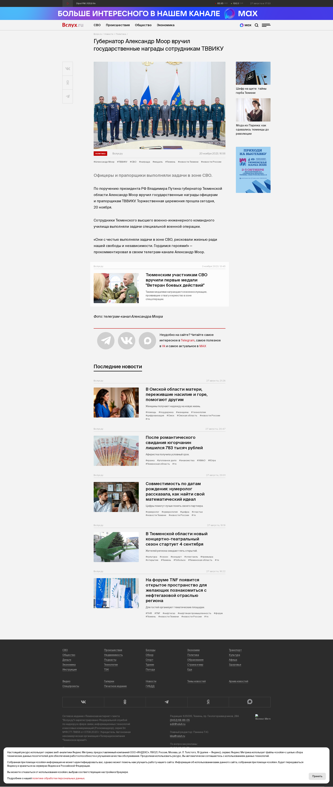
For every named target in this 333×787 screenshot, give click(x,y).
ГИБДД (150, 686)
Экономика (165, 25)
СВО (97, 25)
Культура (234, 655)
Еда (189, 669)
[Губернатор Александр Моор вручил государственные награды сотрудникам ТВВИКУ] (159, 105)
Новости (108, 34)
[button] (102, 142)
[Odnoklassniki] (125, 702)
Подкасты (110, 659)
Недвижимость (113, 655)
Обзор (149, 655)
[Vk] (83, 702)
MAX (202, 346)
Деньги (66, 659)
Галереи (109, 681)
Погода (150, 669)
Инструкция (69, 669)
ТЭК (106, 669)
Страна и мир (195, 664)
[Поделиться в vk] (68, 69)
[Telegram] (166, 702)
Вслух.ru (72, 25)
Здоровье (235, 664)
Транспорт (235, 650)
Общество (143, 25)
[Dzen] (208, 702)
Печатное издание (115, 686)
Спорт (149, 659)
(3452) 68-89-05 (180, 720)
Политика (121, 34)
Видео (66, 681)
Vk (163, 346)
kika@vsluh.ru (177, 736)
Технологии (111, 664)
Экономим (193, 650)
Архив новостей (238, 681)
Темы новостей (196, 681)
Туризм (150, 664)
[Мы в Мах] (245, 25)
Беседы (150, 650)
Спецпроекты (70, 686)
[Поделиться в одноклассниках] (68, 83)
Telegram (188, 340)
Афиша (233, 659)
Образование (195, 659)
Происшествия (118, 25)
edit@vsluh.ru (177, 724)
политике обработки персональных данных (58, 778)
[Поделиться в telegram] (68, 96)
